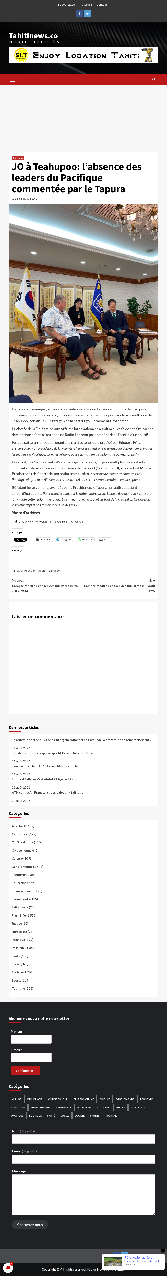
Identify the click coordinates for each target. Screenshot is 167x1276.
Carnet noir (20, 834)
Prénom (16, 1031)
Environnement (23, 891)
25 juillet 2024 (23, 198)
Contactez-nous (30, 1224)
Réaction (30, 570)
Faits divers (20, 907)
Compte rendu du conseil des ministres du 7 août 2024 (119, 585)
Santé (16, 956)
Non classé (19, 931)
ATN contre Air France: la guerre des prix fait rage (47, 792)
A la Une (18, 826)
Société (17, 972)
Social (16, 964)
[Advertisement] (83, 115)
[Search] (153, 79)
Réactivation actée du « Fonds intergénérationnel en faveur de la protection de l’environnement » (82, 740)
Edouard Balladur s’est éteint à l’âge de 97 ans (44, 779)
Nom (23, 1131)
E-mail (16, 1050)
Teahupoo (53, 570)
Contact (102, 4)
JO (21, 570)
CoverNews (96, 1269)
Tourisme (18, 988)
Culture (17, 858)
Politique (18, 158)
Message (19, 1171)
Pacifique (18, 940)
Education (19, 883)
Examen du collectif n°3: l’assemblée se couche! (46, 766)
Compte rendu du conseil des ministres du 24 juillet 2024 (44, 585)
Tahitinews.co (33, 35)
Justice (17, 923)
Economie (19, 875)
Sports (16, 980)
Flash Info (19, 915)
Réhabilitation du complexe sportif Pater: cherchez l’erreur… (55, 753)
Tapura (41, 570)
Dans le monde (22, 866)
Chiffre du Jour (22, 842)
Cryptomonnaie (23, 850)
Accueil (87, 4)
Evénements (21, 899)
